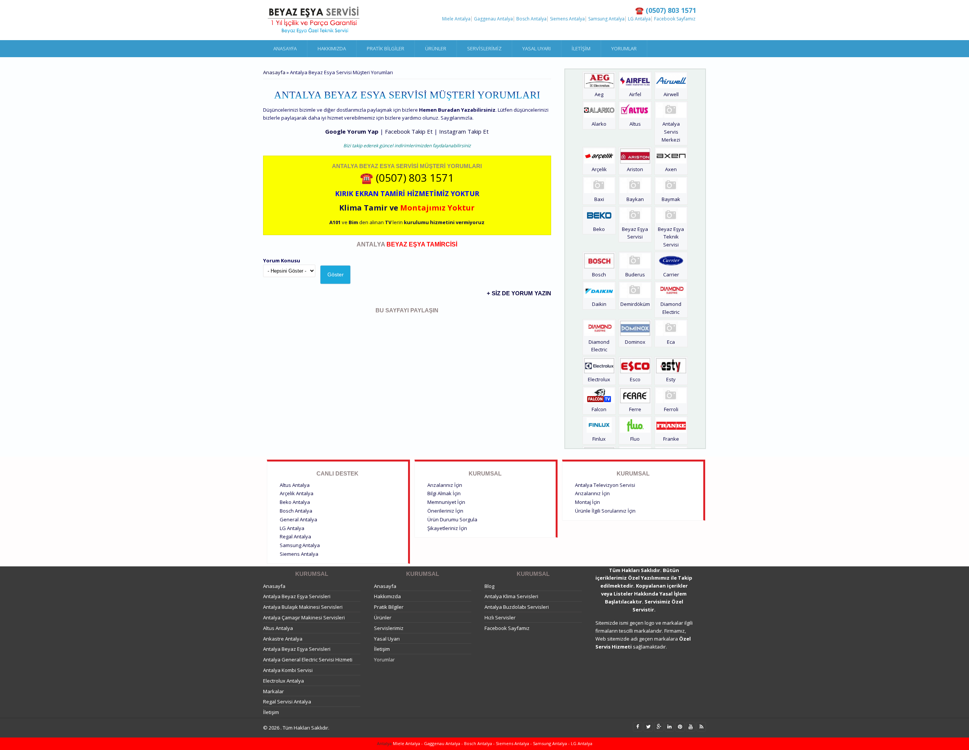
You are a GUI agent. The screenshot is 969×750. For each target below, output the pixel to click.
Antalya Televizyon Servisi (605, 485)
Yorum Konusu (281, 260)
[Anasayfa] (314, 20)
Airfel (635, 94)
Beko (599, 229)
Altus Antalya (295, 485)
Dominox (635, 341)
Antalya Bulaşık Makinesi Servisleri (303, 606)
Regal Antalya (295, 536)
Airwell (671, 94)
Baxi (599, 199)
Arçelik (599, 169)
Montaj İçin (587, 502)
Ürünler (435, 48)
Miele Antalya (456, 19)
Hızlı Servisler (500, 617)
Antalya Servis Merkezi (671, 131)
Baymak (671, 199)
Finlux (599, 438)
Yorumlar (624, 48)
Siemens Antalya (567, 19)
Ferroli (671, 409)
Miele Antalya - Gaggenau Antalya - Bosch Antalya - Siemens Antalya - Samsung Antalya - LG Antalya (492, 743)
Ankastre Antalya (282, 638)
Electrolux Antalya (283, 680)
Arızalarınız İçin (444, 485)
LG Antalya (639, 19)
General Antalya (298, 519)
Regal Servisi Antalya (287, 701)
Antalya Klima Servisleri (511, 596)
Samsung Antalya (606, 19)
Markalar (273, 691)
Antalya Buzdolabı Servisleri (516, 606)
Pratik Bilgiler (385, 48)
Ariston (635, 169)
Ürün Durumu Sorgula (452, 519)
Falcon (599, 409)
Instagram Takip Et (464, 131)
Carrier (671, 274)
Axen (671, 169)
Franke (671, 438)
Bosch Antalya (531, 19)
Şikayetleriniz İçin (447, 528)
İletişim (581, 48)
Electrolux (599, 379)
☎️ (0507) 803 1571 (407, 177)
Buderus (635, 274)
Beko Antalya (295, 502)
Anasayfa (285, 48)
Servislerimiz (484, 48)
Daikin (599, 304)
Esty (671, 379)
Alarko (599, 123)
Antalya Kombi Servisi (288, 670)
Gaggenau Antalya (493, 19)
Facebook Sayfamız (674, 19)
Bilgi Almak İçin (444, 493)
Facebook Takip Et (409, 131)
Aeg (599, 94)
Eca (671, 341)
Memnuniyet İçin (446, 502)
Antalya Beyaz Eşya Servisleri (296, 596)
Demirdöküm (635, 304)
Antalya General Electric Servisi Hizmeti (307, 659)
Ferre (635, 409)
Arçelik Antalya (296, 493)
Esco (635, 379)
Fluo (635, 438)
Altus (635, 123)
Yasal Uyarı (536, 48)
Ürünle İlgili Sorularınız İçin (605, 510)
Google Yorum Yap (352, 131)
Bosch (599, 274)
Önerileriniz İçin (445, 510)
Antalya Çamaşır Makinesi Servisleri (304, 617)
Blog (489, 586)
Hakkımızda (332, 48)
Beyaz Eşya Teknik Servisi (671, 237)
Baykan (635, 199)
